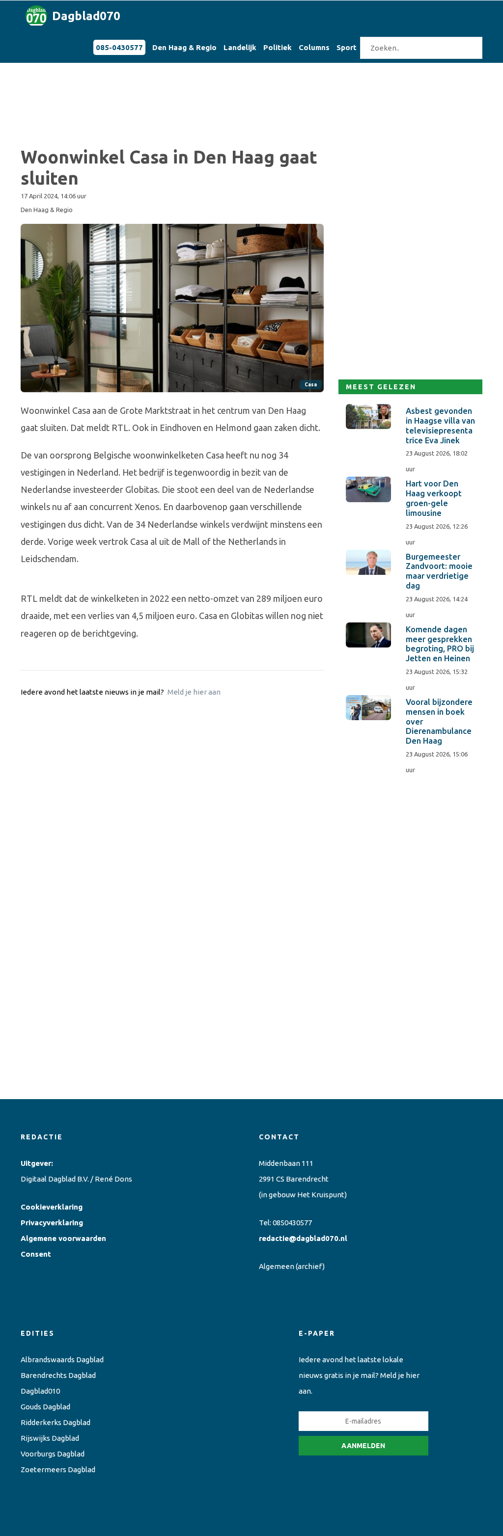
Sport (346, 47)
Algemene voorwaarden (63, 1238)
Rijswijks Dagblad (50, 1438)
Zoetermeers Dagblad (58, 1469)
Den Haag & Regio (184, 47)
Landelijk (240, 47)
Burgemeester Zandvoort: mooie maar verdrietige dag (439, 571)
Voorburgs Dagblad (52, 1454)
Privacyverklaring (52, 1222)
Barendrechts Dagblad (58, 1375)
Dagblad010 (40, 1391)
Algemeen (276, 1266)
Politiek (277, 47)
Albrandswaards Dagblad (62, 1359)
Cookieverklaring (52, 1207)
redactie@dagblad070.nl (303, 1238)
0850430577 (292, 1222)
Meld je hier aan (194, 692)
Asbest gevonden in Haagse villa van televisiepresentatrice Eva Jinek (440, 425)
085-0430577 (119, 47)
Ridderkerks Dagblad (55, 1422)
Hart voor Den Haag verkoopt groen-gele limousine (434, 498)
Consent (36, 1254)
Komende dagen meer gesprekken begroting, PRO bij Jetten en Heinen (440, 644)
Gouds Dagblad (45, 1406)
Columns (314, 47)
